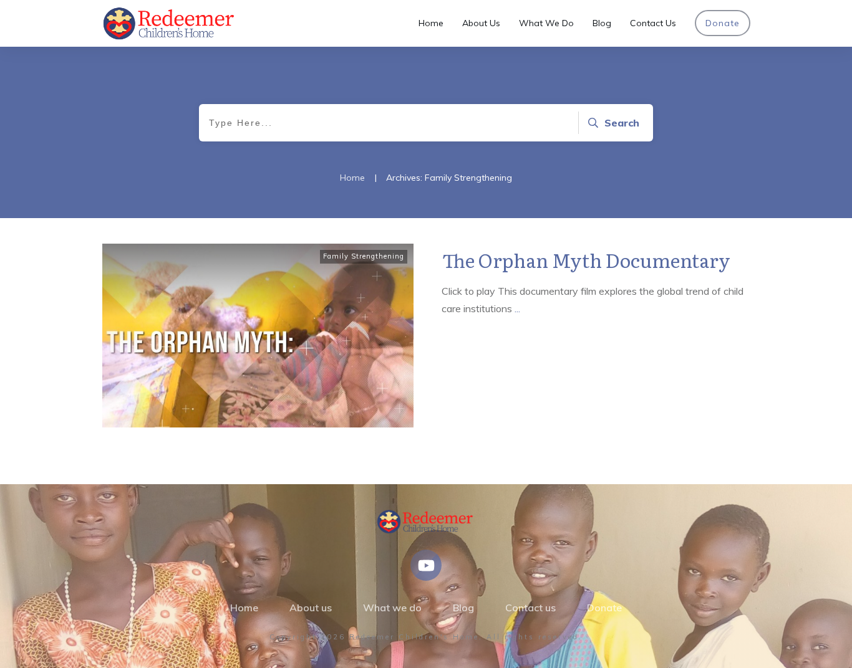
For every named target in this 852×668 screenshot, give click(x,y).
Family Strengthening (363, 256)
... (517, 308)
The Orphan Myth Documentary (586, 260)
